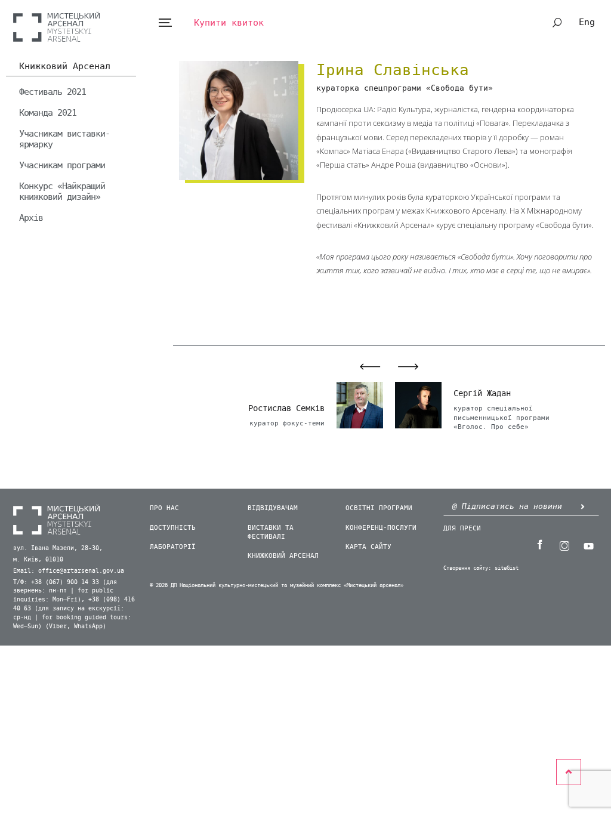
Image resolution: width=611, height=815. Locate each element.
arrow (583, 506)
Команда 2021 (47, 112)
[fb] (540, 545)
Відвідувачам (273, 508)
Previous (363, 366)
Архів (31, 217)
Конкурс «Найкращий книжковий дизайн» (62, 191)
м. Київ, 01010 (38, 559)
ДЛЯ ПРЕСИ (462, 528)
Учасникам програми (62, 165)
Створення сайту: (467, 568)
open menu (165, 23)
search (557, 22)
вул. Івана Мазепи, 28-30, (58, 548)
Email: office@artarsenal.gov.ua (68, 571)
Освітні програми (378, 508)
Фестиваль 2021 (52, 91)
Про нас (164, 508)
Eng (587, 22)
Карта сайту (368, 546)
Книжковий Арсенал (64, 67)
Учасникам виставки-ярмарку (64, 139)
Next (415, 366)
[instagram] (564, 545)
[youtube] (589, 545)
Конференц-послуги (380, 527)
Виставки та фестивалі (271, 532)
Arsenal (56, 26)
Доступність (173, 527)
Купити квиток (229, 22)
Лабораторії (173, 546)
